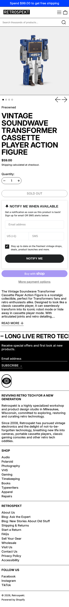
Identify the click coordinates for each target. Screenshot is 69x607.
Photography (11, 466)
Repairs (7, 496)
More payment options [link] (34, 281)
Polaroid (7, 461)
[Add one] (19, 181)
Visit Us (7, 547)
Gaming (7, 474)
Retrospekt (18, 595)
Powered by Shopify (13, 599)
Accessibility (10, 560)
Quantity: (8, 174)
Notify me (34, 258)
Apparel (7, 492)
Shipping (7, 164)
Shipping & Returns (15, 525)
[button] (65, 12)
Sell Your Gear (11, 538)
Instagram (9, 580)
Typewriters (10, 487)
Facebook (9, 576)
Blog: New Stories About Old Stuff (26, 521)
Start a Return (11, 529)
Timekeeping (11, 479)
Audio (6, 457)
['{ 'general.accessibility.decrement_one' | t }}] (4, 181)
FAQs (5, 534)
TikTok (6, 585)
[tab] (3, 99)
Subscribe (10, 365)
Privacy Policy (11, 556)
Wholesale (9, 543)
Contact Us (9, 551)
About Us (8, 512)
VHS (5, 470)
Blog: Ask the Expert (16, 517)
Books (6, 483)
